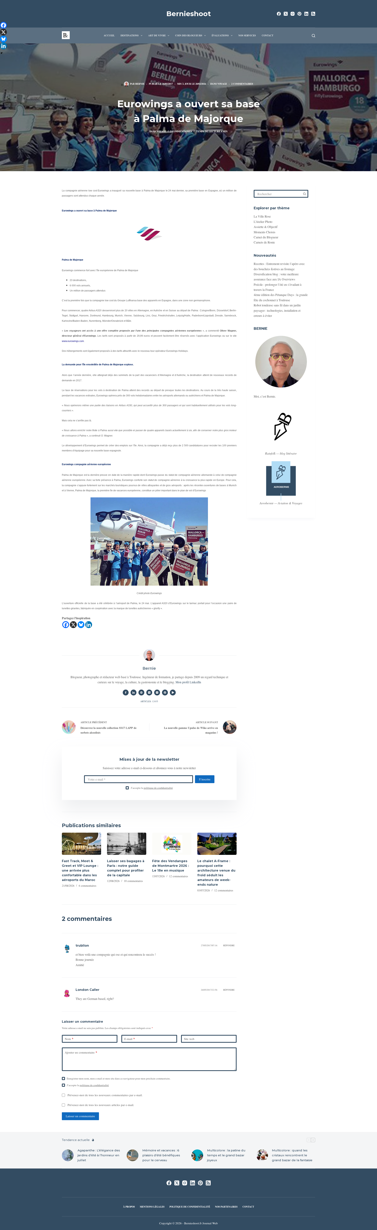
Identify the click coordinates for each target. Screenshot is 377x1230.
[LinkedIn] (306, 14)
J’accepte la (152, 788)
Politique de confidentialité (189, 1206)
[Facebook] (279, 14)
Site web (189, 1039)
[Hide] (1, 53)
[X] (73, 624)
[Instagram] (293, 14)
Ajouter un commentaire (81, 1052)
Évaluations (220, 35)
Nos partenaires (226, 1206)
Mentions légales (152, 1206)
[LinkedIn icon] (133, 692)
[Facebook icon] (126, 692)
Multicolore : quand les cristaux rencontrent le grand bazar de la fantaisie (292, 1155)
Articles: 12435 (149, 701)
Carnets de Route (264, 242)
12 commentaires (178, 876)
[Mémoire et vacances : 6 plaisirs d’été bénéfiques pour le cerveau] (132, 1155)
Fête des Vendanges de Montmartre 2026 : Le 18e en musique (170, 865)
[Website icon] (141, 692)
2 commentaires (242, 83)
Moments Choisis (264, 232)
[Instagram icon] (157, 692)
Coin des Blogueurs (188, 35)
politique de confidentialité (158, 788)
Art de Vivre (157, 35)
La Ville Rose (262, 216)
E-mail (129, 1039)
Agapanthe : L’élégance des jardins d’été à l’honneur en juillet (99, 1155)
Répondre (229, 945)
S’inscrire (204, 779)
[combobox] (277, 194)
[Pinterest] (299, 14)
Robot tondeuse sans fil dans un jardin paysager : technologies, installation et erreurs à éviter (277, 310)
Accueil (109, 35)
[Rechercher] (313, 35)
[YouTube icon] (173, 692)
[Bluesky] (81, 624)
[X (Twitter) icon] (149, 692)
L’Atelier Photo (263, 222)
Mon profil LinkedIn (188, 682)
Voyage (222, 83)
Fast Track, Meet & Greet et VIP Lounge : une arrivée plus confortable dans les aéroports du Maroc (80, 870)
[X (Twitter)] (286, 14)
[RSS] (313, 14)
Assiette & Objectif (265, 227)
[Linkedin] (88, 624)
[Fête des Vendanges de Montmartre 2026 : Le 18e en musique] (171, 844)
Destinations (130, 35)
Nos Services (247, 35)
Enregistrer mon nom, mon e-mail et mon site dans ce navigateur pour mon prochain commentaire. (118, 1078)
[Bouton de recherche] (304, 194)
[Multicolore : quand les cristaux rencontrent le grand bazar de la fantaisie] (262, 1155)
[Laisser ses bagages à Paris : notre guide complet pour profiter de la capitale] (126, 844)
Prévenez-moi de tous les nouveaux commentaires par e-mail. (105, 1095)
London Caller (87, 990)
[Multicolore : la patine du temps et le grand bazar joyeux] (197, 1155)
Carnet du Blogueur (266, 237)
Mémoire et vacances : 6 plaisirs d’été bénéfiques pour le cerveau (161, 1155)
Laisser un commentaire (80, 1116)
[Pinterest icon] (165, 692)
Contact (267, 35)
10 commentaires (133, 881)
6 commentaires (87, 885)
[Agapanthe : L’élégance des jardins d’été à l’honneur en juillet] (68, 1155)
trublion (82, 945)
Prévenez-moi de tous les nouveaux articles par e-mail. (101, 1105)
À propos (129, 1206)
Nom (69, 1039)
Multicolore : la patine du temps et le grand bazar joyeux (226, 1155)
